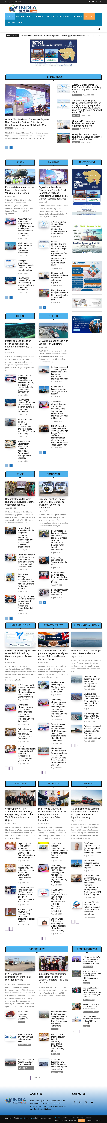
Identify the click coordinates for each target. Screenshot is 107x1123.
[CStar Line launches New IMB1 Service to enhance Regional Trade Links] (44, 1062)
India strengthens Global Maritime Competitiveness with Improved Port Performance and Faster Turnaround (59, 1018)
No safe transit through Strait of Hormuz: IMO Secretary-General (91, 1007)
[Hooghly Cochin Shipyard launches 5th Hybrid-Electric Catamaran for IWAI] (63, 138)
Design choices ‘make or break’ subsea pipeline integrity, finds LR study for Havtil (19, 345)
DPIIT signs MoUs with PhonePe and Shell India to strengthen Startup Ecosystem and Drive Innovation (26, 560)
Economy (53, 783)
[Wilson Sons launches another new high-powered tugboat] (44, 389)
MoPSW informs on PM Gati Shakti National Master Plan (26, 1038)
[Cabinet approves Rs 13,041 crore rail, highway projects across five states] (10, 731)
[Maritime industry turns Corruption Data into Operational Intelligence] (10, 246)
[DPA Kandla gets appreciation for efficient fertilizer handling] (20, 963)
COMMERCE (55, 1054)
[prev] (95, 35)
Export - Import (53, 625)
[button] (99, 29)
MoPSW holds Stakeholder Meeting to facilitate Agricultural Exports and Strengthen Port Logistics (25, 449)
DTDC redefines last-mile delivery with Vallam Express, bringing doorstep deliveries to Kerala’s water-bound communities (59, 540)
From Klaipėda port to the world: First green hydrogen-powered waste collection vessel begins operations (92, 992)
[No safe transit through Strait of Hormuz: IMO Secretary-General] (76, 1006)
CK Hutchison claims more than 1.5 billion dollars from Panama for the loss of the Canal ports (92, 700)
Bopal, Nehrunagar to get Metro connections (59, 592)
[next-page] (11, 147)
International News (86, 625)
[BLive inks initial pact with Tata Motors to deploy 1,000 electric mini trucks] (44, 575)
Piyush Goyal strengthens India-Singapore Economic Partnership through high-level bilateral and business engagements (26, 537)
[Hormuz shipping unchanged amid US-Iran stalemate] (86, 640)
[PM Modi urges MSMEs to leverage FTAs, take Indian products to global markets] (10, 912)
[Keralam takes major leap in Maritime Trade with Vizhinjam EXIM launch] (20, 176)
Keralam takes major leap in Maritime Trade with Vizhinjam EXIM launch (19, 190)
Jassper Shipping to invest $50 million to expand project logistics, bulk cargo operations (92, 908)
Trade (20, 474)
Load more (36, 1078)
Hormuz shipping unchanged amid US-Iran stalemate (86, 652)
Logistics (53, 316)
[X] (96, 1)
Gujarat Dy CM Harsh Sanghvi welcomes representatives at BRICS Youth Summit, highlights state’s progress (26, 850)
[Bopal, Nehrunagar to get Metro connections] (44, 592)
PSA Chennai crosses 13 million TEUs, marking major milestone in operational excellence (26, 284)
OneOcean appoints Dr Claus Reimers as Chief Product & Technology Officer (92, 848)
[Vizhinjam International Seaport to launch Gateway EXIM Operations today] (10, 263)
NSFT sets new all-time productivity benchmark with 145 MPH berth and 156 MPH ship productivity (26, 426)
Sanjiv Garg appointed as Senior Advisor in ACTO (59, 561)
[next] (99, 35)
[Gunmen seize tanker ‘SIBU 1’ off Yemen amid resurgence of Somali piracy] (76, 679)
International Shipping (23, 1068)
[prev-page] (6, 147)
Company (86, 783)
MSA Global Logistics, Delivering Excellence (23, 1015)
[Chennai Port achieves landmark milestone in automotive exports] (63, 124)
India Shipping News (27, 1118)
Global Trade (87, 967)
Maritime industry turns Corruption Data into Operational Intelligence (26, 248)
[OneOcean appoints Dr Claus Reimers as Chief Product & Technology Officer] (76, 846)
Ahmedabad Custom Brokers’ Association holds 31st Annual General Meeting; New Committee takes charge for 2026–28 (59, 756)
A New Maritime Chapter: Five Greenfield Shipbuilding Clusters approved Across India (86, 88)
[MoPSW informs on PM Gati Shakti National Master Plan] (10, 1037)
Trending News (88, 1000)
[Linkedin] (93, 1)
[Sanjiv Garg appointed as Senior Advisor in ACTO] (44, 560)
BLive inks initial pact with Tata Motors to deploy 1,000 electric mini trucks (59, 577)
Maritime (9, 128)
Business (20, 783)
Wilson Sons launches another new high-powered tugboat (59, 390)
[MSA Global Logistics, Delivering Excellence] (10, 1014)
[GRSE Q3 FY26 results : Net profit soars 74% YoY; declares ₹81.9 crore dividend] (76, 1019)
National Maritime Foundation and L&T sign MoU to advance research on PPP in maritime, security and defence (26, 894)
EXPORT (75, 129)
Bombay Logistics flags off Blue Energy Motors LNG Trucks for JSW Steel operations (52, 503)
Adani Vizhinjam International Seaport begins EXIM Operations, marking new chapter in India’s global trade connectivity (26, 227)
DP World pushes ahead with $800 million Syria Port (53, 342)
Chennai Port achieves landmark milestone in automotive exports (84, 123)
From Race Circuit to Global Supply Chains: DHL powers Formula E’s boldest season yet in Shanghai (92, 975)
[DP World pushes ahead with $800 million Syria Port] (53, 330)
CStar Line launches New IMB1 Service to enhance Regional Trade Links (59, 1064)
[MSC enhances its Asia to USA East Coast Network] (10, 1062)
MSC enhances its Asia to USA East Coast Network (26, 1062)
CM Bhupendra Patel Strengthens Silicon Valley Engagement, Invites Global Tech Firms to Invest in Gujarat (19, 814)
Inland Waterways (24, 1045)
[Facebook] (89, 1)
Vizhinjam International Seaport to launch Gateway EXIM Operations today (26, 265)
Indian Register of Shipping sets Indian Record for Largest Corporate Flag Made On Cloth (53, 978)
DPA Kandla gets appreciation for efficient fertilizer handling (18, 977)
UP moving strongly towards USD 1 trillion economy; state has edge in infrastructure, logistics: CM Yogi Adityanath (59, 409)
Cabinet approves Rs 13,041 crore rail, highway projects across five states (26, 734)
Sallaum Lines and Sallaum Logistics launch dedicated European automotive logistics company (59, 373)
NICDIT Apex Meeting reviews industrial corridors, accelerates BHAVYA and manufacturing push (26, 872)
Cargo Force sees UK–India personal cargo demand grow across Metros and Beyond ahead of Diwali (26, 603)
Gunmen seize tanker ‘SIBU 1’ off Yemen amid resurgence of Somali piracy (92, 681)
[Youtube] (100, 1)
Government (77, 95)
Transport (53, 474)
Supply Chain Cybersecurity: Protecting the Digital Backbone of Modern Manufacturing (58, 925)
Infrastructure (20, 625)
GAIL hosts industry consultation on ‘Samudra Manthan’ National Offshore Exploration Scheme (26, 581)
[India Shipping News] (23, 9)
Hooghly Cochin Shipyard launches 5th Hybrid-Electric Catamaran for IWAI (87, 137)
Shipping (20, 316)
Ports (20, 162)
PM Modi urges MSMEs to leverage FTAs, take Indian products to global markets (26, 915)
